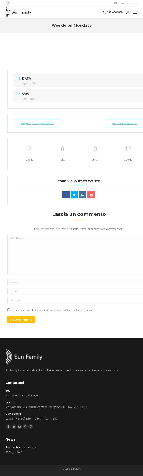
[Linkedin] (82, 194)
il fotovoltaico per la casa (21, 447)
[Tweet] (74, 194)
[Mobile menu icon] (135, 12)
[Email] (91, 194)
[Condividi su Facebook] (66, 194)
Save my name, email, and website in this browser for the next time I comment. (52, 310)
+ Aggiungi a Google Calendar (37, 123)
